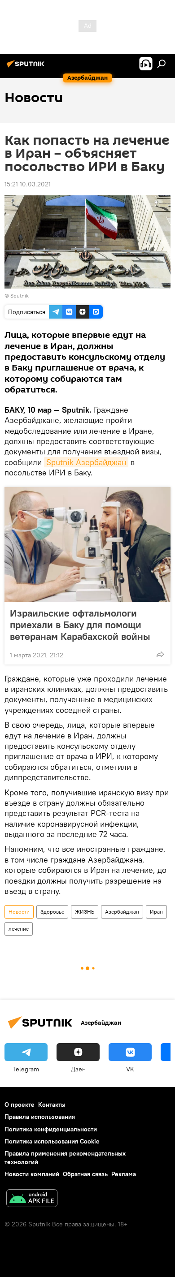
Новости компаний (31, 1174)
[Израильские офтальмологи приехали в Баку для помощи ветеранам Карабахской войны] (87, 544)
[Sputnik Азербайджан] (26, 67)
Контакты (52, 1104)
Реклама (123, 1174)
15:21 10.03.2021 (27, 184)
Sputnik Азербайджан (86, 462)
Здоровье (52, 911)
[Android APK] (31, 1199)
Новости (19, 911)
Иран (156, 911)
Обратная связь (85, 1174)
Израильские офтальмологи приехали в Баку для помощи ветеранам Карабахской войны (80, 624)
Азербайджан (122, 911)
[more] (160, 654)
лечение (19, 928)
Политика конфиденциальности (50, 1129)
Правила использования (39, 1117)
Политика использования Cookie (52, 1141)
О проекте (19, 1104)
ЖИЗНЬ (84, 911)
